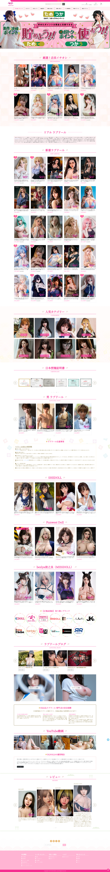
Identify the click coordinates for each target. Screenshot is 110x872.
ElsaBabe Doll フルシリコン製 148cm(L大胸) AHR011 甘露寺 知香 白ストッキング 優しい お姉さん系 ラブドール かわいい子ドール (54, 118)
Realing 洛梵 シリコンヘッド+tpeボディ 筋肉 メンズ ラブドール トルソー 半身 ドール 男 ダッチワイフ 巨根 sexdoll (64, 431)
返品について (52, 858)
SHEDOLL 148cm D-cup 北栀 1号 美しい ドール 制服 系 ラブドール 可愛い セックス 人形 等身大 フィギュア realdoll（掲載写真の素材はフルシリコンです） (23, 513)
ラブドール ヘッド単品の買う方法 (25, 667)
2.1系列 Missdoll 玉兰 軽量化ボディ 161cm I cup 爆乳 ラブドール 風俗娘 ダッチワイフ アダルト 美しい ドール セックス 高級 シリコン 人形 (86, 602)
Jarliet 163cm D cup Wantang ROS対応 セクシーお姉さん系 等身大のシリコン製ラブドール (55, 181)
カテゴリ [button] (27, 8)
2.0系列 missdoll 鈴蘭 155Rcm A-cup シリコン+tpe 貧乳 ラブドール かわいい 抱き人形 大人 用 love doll (44, 602)
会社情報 (24, 856)
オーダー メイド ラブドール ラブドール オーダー (21, 88)
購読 (64, 845)
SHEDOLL (55, 477)
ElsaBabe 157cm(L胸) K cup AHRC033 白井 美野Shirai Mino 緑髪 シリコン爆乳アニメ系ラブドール (21, 240)
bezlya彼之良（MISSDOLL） (55, 567)
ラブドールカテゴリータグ (27, 865)
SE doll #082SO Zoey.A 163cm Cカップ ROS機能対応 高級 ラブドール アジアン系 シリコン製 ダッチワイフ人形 (71, 240)
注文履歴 (37, 860)
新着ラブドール (55, 150)
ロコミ (78, 860)
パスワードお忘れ (39, 862)
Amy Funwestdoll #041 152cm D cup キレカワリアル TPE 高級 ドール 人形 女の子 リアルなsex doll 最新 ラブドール (23, 557)
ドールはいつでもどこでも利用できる (51, 667)
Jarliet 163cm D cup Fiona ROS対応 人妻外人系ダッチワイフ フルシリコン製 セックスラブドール (71, 298)
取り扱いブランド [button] (18, 8)
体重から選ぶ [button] (58, 8)
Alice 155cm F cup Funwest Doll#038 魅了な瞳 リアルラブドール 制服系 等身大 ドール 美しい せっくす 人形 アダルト (65, 557)
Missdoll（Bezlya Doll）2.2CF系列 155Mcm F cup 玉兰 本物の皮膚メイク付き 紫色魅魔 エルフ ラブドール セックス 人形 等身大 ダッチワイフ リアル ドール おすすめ (65, 602)
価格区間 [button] (42, 8)
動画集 (78, 858)
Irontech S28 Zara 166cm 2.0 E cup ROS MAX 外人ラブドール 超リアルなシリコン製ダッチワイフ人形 (38, 210)
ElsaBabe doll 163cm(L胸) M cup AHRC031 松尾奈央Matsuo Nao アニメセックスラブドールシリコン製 (38, 298)
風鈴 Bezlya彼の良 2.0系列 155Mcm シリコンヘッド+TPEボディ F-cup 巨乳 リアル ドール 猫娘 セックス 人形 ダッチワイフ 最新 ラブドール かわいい (23, 602)
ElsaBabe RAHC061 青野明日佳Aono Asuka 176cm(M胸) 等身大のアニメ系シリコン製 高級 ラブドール (21, 181)
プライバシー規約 (25, 860)
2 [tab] (53, 392)
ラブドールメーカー (26, 863)
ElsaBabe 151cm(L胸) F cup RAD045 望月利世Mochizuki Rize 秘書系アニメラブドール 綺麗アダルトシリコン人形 (88, 298)
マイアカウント (39, 858)
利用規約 (24, 858)
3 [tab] (55, 392)
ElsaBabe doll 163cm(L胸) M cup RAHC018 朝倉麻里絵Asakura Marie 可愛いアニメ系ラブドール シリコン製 (88, 118)
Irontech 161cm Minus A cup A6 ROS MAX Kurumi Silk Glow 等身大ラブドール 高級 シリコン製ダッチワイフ (71, 88)
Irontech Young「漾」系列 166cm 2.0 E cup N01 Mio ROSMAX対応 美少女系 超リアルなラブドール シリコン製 (88, 269)
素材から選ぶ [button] (49, 8)
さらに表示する (20, 766)
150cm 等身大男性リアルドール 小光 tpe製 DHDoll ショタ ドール (82, 431)
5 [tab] (58, 392)
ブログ (78, 862)
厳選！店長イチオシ (55, 58)
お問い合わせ (66, 856)
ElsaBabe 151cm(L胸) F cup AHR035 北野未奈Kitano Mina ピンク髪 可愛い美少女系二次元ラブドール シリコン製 (88, 240)
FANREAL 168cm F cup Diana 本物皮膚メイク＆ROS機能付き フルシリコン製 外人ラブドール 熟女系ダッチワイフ (88, 181)
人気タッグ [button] (35, 8)
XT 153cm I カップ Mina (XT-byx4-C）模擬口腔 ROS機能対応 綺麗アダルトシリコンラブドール (21, 118)
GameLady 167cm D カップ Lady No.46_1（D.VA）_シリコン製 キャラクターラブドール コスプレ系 (38, 88)
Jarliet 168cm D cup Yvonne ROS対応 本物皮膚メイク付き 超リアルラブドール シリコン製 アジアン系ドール (71, 181)
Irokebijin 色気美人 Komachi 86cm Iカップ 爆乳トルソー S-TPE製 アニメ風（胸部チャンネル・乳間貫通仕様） (38, 118)
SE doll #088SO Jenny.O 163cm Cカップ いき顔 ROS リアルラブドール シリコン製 (54, 240)
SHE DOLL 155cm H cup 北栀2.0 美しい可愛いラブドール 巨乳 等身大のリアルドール (54, 88)
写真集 (78, 856)
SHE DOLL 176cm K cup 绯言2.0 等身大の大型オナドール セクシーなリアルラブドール (71, 210)
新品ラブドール (85, 8)
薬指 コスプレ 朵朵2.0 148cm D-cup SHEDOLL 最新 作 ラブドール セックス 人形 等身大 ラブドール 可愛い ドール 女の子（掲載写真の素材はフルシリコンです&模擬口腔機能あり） (44, 513)
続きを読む (21, 670)
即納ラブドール (76, 8)
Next (94, 383)
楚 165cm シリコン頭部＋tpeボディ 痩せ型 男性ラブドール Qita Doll (27, 431)
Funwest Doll (55, 522)
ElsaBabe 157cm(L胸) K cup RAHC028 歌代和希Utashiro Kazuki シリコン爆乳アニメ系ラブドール (21, 269)
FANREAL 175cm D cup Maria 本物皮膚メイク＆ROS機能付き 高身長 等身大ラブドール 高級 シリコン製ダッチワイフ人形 (21, 210)
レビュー (55, 777)
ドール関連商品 (67, 8)
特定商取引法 (24, 862)
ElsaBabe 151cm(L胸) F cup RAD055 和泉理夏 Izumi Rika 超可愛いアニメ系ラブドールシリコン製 (38, 181)
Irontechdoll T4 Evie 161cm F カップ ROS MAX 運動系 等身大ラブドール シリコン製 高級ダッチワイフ (54, 210)
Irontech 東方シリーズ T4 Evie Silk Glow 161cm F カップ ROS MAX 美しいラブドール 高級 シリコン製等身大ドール (71, 269)
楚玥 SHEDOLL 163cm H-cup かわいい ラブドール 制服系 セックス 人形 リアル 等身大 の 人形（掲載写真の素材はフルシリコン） (65, 513)
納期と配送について (53, 856)
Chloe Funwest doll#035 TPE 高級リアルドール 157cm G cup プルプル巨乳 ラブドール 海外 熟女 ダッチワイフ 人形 (44, 557)
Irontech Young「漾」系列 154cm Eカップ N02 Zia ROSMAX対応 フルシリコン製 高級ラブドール (88, 88)
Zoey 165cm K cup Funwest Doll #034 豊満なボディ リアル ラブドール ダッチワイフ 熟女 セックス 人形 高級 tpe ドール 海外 (86, 557)
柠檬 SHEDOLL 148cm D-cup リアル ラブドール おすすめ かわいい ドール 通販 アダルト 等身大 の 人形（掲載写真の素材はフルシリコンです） (86, 513)
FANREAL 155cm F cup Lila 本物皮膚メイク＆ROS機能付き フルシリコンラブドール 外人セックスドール (38, 240)
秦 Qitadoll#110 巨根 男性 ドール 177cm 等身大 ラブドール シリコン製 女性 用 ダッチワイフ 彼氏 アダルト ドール (45, 431)
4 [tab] (56, 392)
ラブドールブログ (55, 644)
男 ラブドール (55, 397)
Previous (15, 383)
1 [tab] (51, 392)
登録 (37, 856)
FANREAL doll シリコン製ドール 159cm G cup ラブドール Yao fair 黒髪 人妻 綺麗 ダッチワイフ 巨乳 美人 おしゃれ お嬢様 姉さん (71, 118)
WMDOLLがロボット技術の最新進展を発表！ (77, 667)
